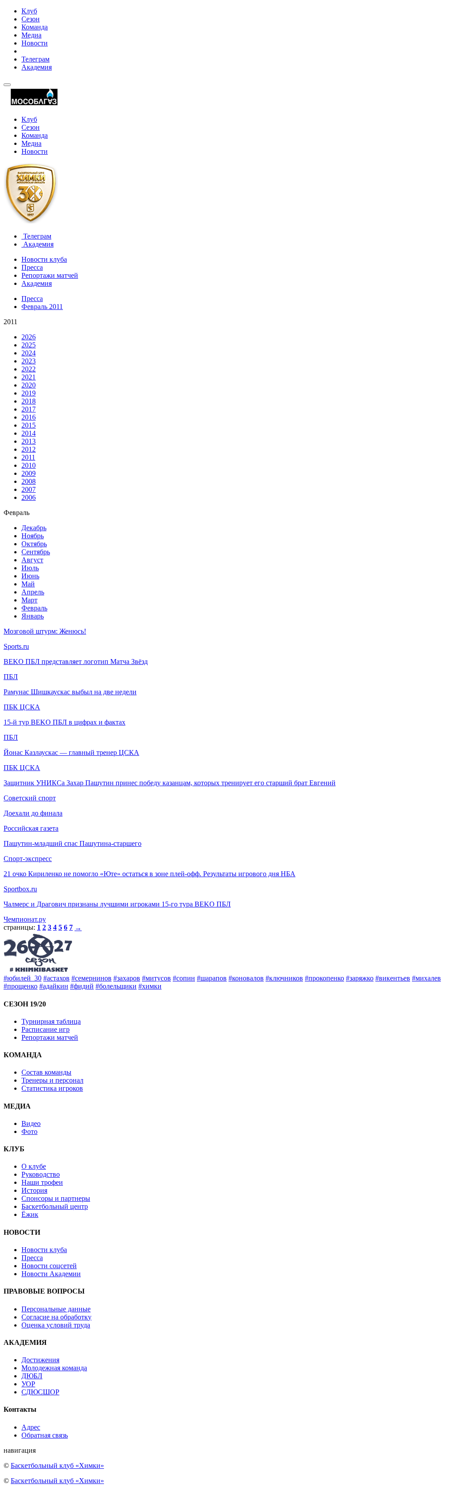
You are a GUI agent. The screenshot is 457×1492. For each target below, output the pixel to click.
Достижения (40, 1360)
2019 (28, 393)
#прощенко (20, 986)
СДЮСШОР (40, 1392)
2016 (28, 417)
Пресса (32, 267)
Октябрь (34, 544)
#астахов (56, 978)
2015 (28, 425)
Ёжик (29, 1214)
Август (32, 560)
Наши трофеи (42, 1182)
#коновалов (246, 978)
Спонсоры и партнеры (55, 1198)
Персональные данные (56, 1309)
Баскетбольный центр (54, 1206)
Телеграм (35, 59)
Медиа (31, 35)
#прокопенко (324, 978)
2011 (28, 457)
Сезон (30, 19)
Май (28, 584)
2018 (28, 401)
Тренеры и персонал (52, 1080)
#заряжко (360, 978)
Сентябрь (35, 552)
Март (29, 600)
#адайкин (53, 986)
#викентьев (392, 978)
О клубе (33, 1166)
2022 (28, 369)
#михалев (426, 978)
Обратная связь (44, 1435)
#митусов (156, 978)
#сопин (184, 978)
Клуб (29, 11)
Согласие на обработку (56, 1317)
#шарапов (212, 978)
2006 (28, 497)
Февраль (34, 608)
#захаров (126, 978)
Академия (36, 67)
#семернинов (91, 978)
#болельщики (116, 986)
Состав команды (46, 1072)
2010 (28, 465)
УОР (28, 1384)
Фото (29, 1131)
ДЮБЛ (31, 1376)
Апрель (32, 592)
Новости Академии (51, 1274)
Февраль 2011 (42, 306)
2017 (28, 409)
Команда (34, 27)
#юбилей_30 (23, 978)
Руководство (40, 1174)
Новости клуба (44, 259)
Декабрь (33, 528)
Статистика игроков (52, 1088)
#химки (150, 986)
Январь (32, 616)
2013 (28, 441)
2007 (28, 489)
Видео (31, 1123)
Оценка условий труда (55, 1325)
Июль (30, 568)
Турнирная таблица (51, 1021)
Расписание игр (45, 1029)
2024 (28, 353)
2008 (28, 481)
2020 (28, 385)
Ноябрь (32, 536)
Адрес (30, 1427)
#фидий (82, 986)
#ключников (284, 978)
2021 (28, 377)
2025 (28, 345)
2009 (28, 473)
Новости (34, 43)
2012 (28, 449)
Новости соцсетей (49, 1265)
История (34, 1190)
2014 (28, 433)
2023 (28, 361)
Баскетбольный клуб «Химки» (57, 1465)
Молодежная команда (54, 1368)
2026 (28, 337)
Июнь (30, 576)
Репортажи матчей (49, 275)
